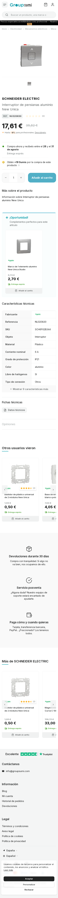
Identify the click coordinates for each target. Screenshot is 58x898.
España (10, 850)
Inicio (4, 29)
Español (10, 856)
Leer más (8, 870)
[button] (35, 116)
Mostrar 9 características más (30, 389)
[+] (21, 177)
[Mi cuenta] (52, 5)
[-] (5, 177)
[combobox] (29, 14)
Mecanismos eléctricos (36, 29)
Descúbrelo (40, 132)
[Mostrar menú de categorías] (5, 4)
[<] (5, 489)
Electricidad (16, 29)
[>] (53, 489)
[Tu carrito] (45, 5)
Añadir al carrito (42, 177)
